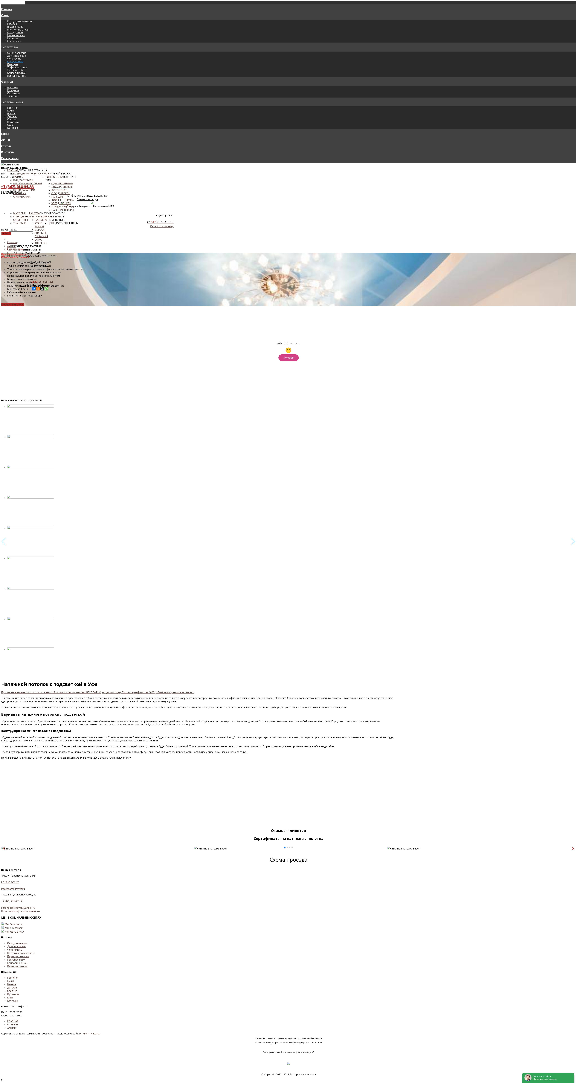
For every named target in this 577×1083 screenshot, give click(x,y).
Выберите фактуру (52, 213)
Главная (6, 9)
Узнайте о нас (62, 173)
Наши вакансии (16, 35)
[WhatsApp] (46, 288)
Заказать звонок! (12, 304)
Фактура (7, 81)
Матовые (12, 87)
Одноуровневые (16, 53)
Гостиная (12, 107)
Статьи (6, 146)
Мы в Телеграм (14, 928)
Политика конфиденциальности (20, 911)
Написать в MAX (14, 931)
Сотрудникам (15, 32)
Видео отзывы (15, 26)
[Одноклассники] (38, 288)
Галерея (12, 24)
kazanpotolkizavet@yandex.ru (18, 907)
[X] (42, 288)
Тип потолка (9, 47)
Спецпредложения (28, 246)
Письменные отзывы (18, 29)
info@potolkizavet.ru (13, 889)
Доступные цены (66, 223)
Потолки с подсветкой (20, 953)
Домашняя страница (32, 170)
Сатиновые (13, 93)
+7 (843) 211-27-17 (11, 901)
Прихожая (13, 122)
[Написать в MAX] (2, 931)
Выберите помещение (56, 218)
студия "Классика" (90, 1033)
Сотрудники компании (20, 21)
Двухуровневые (16, 55)
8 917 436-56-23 (10, 882)
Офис (10, 125)
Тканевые (12, 96)
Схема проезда (30, 253)
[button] (284, 847)
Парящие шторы (16, 75)
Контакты (7, 152)
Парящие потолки (18, 956)
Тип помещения (12, 102)
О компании (14, 41)
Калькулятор (9, 158)
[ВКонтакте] (34, 288)
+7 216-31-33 (40, 282)
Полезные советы (29, 249)
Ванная (11, 113)
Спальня (12, 119)
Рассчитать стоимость (41, 256)
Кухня (10, 110)
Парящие (12, 64)
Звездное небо (15, 70)
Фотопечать (14, 58)
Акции (5, 140)
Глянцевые (13, 90)
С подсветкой (15, 61)
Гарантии (12, 38)
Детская (12, 116)
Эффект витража (17, 67)
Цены (5, 133)
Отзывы (12, 1024)
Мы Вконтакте (13, 924)
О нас (5, 15)
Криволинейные (16, 73)
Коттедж (12, 127)
